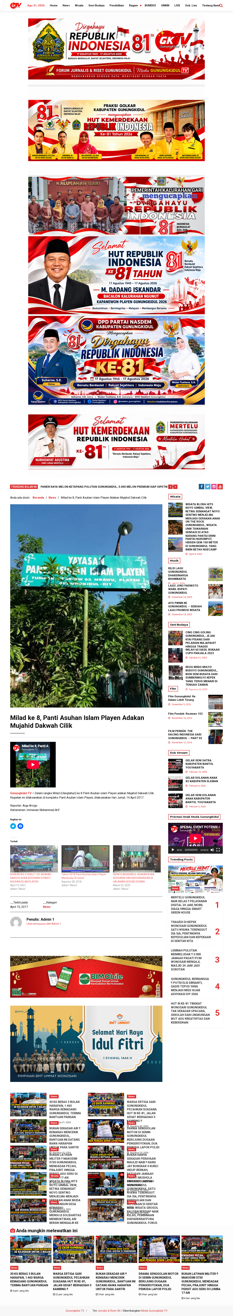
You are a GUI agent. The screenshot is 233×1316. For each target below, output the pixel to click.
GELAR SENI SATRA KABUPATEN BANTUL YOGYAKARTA (199, 764)
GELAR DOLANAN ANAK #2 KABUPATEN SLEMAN (201, 779)
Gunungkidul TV (20, 793)
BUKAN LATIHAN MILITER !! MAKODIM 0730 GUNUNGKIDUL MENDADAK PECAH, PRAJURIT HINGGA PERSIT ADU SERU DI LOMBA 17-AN (63, 1166)
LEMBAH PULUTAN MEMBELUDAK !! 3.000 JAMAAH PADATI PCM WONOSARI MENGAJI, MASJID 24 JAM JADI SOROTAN (186, 960)
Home (54, 5)
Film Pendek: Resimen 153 (185, 713)
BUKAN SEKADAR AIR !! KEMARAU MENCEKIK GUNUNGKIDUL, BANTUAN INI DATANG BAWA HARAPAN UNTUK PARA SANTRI (64, 1138)
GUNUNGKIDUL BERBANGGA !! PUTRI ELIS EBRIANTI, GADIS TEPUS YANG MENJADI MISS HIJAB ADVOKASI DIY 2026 (190, 986)
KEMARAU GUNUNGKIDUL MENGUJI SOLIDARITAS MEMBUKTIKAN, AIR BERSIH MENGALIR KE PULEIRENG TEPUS (65, 1217)
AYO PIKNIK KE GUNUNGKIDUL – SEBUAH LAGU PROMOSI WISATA (185, 606)
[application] (195, 838)
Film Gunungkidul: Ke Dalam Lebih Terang (182, 698)
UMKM (165, 5)
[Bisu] (212, 850)
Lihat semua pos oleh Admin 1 (44, 923)
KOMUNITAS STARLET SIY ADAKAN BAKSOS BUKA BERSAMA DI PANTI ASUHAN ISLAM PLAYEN (30, 878)
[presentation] (170, 487)
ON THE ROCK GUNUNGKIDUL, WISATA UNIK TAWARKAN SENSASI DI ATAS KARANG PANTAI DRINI (201, 528)
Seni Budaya (96, 5)
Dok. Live (191, 5)
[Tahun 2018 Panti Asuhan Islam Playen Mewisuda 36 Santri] (85, 859)
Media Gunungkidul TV (154, 1310)
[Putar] (173, 850)
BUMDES (150, 5)
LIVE (177, 5)
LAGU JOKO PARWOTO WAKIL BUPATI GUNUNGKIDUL (183, 589)
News (66, 5)
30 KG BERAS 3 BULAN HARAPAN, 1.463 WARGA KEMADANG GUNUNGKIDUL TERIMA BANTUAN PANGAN (65, 1109)
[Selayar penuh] (218, 850)
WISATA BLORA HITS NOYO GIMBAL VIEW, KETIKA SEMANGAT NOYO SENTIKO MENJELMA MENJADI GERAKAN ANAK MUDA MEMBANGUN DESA (64, 1193)
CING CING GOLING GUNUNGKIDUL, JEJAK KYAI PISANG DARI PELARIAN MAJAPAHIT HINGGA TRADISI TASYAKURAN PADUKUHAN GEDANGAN (201, 643)
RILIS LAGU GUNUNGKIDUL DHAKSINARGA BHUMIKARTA (178, 574)
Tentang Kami (211, 5)
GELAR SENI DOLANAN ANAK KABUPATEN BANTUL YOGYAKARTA (200, 798)
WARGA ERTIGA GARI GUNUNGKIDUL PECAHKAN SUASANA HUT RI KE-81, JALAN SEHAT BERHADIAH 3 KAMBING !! (142, 1111)
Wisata (79, 5)
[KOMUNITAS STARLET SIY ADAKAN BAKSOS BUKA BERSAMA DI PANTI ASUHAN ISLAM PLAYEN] (34, 859)
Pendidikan (117, 5)
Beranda (38, 497)
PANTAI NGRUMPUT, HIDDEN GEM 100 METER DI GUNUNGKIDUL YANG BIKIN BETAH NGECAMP (201, 544)
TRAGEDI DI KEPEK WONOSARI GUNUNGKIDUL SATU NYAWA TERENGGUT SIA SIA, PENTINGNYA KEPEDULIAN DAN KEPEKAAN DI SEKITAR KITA (142, 1195)
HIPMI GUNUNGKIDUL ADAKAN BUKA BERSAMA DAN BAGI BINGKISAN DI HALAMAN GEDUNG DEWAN (133, 878)
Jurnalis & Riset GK (109, 1310)
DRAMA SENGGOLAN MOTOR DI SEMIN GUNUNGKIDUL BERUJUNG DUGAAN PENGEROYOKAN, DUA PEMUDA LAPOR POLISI (143, 1138)
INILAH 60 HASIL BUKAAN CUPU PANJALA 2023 (202, 651)
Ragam (133, 5)
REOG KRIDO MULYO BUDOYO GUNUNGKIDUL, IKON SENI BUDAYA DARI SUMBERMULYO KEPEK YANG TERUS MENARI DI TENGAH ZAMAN (201, 676)
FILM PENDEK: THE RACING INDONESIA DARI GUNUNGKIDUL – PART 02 (185, 734)
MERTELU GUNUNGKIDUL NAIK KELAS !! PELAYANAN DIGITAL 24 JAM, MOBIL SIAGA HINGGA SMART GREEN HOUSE (189, 905)
